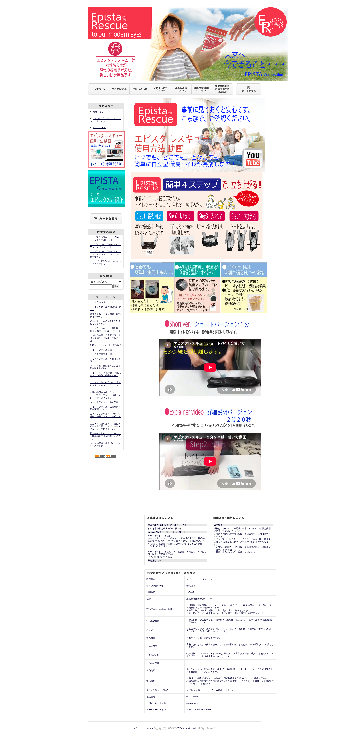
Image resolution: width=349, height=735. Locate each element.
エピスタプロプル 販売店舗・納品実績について (105, 408)
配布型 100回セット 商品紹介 (106, 345)
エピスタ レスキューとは (102, 302)
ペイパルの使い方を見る (160, 557)
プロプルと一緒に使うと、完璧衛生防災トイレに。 (105, 367)
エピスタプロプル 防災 (102, 354)
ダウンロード (99, 127)
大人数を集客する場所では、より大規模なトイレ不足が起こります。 (105, 338)
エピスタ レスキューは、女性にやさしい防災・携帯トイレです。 (105, 375)
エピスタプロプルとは (101, 349)
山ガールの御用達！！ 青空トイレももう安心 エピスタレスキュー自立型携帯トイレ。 (105, 426)
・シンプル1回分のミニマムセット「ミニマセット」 (106, 262)
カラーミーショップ (143, 728)
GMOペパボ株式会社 (186, 728)
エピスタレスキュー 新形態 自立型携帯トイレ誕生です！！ (105, 329)
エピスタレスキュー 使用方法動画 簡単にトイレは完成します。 (105, 416)
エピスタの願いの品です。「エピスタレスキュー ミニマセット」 (105, 385)
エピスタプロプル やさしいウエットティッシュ (105, 119)
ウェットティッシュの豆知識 (104, 402)
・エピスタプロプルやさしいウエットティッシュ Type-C (105, 245)
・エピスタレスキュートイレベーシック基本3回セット (105, 238)
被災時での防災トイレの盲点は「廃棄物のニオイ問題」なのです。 (105, 436)
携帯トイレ (98, 112)
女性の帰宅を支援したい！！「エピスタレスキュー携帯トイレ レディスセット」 (105, 395)
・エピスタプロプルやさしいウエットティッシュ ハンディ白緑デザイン (105, 254)
